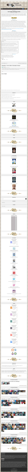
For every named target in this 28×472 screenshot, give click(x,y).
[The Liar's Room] (16, 425)
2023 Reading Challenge (14, 240)
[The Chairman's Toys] (15, 427)
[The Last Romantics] (24, 415)
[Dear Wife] (7, 415)
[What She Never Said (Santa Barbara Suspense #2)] (24, 413)
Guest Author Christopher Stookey (14, 11)
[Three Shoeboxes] (18, 429)
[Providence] (18, 425)
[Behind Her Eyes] (16, 443)
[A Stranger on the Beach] (2, 415)
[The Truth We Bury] (11, 441)
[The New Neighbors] (24, 425)
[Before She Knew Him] (19, 415)
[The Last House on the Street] (6, 384)
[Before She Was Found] (6, 415)
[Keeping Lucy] (18, 413)
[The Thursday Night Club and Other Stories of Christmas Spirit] (10, 439)
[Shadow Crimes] (2, 439)
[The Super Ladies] (20, 427)
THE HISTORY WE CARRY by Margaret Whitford (6, 96)
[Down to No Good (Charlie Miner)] (16, 439)
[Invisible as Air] (8, 413)
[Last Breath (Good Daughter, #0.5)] (7, 441)
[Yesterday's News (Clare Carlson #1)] (8, 429)
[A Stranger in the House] (19, 425)
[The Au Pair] (11, 425)
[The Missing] (8, 439)
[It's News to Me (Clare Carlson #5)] (3, 384)
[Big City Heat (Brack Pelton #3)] (18, 441)
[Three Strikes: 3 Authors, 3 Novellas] (2, 427)
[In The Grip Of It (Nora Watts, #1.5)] (24, 427)
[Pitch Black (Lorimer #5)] (19, 441)
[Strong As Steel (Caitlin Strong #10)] (15, 415)
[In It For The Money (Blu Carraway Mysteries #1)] (3, 441)
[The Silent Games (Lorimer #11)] (3, 431)
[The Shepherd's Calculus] (20, 429)
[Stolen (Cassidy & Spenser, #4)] (14, 443)
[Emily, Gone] (12, 415)
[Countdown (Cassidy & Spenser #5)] (11, 439)
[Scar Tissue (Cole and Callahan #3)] (12, 427)
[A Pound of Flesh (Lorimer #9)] (14, 439)
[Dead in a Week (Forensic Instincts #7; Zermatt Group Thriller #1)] (3, 425)
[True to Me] (2, 413)
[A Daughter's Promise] (20, 439)
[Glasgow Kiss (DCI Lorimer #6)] (15, 441)
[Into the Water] (22, 425)
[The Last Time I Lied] (6, 429)
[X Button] (22, 8)
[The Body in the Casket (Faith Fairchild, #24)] (7, 439)
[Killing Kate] (12, 443)
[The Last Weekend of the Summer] (18, 427)
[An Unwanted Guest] (4, 427)
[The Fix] (24, 429)
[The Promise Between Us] (7, 429)
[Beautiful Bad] (6, 425)
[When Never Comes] (7, 425)
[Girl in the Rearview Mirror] (3, 415)
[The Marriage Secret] (4, 384)
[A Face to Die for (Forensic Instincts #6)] (10, 441)
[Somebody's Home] (7, 384)
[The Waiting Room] (4, 425)
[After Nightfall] (15, 425)
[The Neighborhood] (3, 413)
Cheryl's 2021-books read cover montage (10, 389)
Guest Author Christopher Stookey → (22, 63)
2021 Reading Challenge (14, 312)
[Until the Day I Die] (20, 415)
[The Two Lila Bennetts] (23, 413)
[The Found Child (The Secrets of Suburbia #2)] (3, 427)
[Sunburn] (22, 413)
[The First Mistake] (4, 415)
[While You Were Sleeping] (7, 443)
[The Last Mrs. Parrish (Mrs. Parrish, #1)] (6, 427)
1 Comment (16, 12)
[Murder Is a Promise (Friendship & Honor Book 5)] (4, 429)
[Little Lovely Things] (10, 415)
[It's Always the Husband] (8, 425)
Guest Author (14, 10)
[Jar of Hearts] (7, 427)
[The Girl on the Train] (6, 443)
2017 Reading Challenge (14, 339)
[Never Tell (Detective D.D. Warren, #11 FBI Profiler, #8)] (2, 425)
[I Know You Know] (12, 425)
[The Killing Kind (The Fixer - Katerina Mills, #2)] (20, 443)
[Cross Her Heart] (23, 425)
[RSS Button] (25, 8)
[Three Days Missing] (16, 427)
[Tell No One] (23, 415)
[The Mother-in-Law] (10, 425)
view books (17, 244)
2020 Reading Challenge (14, 319)
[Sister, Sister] (22, 439)
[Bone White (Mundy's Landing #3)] (23, 441)
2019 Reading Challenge (14, 326)
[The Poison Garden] (7, 413)
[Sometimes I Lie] (12, 439)
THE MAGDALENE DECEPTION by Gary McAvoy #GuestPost (8, 95)
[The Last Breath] (8, 427)
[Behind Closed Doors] (11, 443)
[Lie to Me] (14, 429)
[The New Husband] (4, 413)
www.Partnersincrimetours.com (14, 119)
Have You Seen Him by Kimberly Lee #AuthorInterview (7, 98)
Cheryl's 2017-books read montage (9, 436)
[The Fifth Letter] (2, 443)
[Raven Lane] (6, 413)
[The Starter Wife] (15, 413)
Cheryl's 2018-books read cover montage (10, 422)
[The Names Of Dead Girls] (18, 439)
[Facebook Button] (23, 8)
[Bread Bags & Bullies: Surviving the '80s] (10, 413)
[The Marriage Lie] (22, 427)
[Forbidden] (12, 441)
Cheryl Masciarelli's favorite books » (23, 385)
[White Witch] (19, 429)
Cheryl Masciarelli (14, 241)
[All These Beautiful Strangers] (11, 427)
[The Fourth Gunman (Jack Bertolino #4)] (22, 429)
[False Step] (20, 413)
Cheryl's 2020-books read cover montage (10, 399)
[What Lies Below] (16, 429)
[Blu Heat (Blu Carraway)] (24, 441)
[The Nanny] (14, 413)
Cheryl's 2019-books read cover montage (10, 410)
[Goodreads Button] (24, 8)
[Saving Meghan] (18, 415)
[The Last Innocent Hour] (15, 443)
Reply (2, 71)
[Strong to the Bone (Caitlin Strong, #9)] (15, 439)
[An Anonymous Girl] (20, 425)
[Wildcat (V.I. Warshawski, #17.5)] (8, 443)
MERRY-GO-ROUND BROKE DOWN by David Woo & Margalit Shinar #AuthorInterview (10, 97)
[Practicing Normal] (14, 441)
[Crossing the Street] (16, 441)
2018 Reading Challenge (14, 333)
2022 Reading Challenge (14, 305)
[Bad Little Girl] (2, 431)
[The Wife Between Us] (23, 429)
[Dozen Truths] (22, 441)
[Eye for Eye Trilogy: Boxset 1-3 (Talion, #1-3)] (8, 401)
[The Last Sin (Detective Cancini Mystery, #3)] (10, 443)
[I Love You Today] (4, 443)
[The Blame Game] (2, 384)
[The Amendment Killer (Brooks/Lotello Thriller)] (4, 439)
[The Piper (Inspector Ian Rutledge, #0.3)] (18, 443)
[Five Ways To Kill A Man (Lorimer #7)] (4, 441)
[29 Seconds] (11, 413)
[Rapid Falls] (7, 417)
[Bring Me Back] (15, 429)
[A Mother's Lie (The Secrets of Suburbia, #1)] (19, 427)
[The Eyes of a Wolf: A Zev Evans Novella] (3, 443)
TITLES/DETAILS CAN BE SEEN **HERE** (14, 246)
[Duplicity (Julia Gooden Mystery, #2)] (8, 441)
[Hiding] (11, 429)
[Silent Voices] (16, 413)
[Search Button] (26, 8)
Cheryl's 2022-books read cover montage (10, 381)
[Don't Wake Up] (2, 417)
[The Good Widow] (12, 429)
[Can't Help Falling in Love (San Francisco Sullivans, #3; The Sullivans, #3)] (24, 439)
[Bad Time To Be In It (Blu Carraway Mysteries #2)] (3, 429)
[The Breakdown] (23, 439)
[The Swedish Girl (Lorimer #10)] (6, 439)
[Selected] (23, 427)
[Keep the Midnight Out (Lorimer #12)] (10, 429)
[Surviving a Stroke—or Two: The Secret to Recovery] (19, 439)
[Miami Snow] (10, 427)
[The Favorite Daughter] (4, 417)
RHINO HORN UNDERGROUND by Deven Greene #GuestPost (8, 94)
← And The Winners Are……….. (4, 63)
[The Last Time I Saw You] (14, 415)
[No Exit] (6, 417)
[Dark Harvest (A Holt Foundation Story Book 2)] (6, 441)
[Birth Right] (12, 413)
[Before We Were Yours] (14, 425)
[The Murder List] (19, 413)
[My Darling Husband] (8, 384)
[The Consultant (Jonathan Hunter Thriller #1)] (2, 429)
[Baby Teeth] (14, 427)
